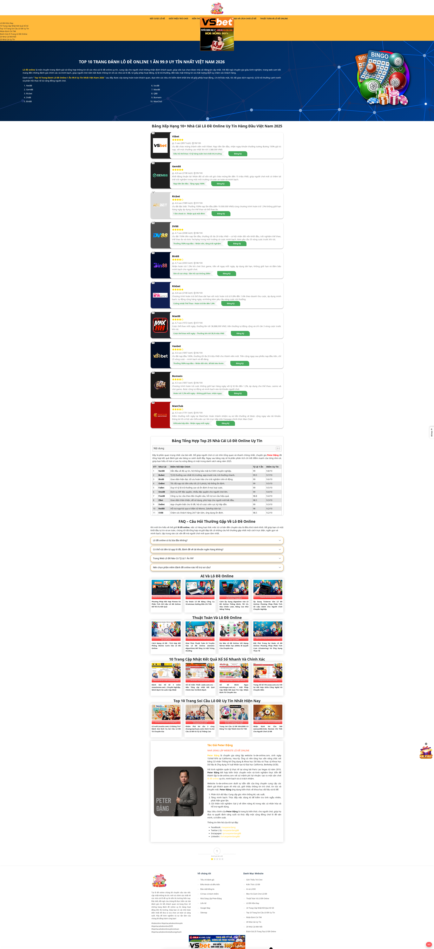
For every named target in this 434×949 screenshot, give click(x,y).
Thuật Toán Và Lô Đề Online (274, 18)
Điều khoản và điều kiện (210, 884)
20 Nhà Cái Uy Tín (7, 39)
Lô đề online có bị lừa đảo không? (170, 540)
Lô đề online (29, 69)
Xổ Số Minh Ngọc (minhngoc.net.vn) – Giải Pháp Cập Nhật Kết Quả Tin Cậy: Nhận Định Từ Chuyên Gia (233, 689)
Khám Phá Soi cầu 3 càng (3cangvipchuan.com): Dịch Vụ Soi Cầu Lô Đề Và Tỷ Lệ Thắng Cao (200, 729)
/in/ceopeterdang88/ (230, 836)
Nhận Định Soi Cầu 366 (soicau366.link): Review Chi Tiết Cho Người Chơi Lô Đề (267, 729)
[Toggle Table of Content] (276, 448)
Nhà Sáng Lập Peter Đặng (211, 898)
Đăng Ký (238, 153)
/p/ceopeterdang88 (232, 833)
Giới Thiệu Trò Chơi (178, 18)
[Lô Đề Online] (217, 7)
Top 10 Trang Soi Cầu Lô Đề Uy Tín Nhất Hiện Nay (217, 700)
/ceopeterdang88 (230, 830)
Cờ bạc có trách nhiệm (209, 894)
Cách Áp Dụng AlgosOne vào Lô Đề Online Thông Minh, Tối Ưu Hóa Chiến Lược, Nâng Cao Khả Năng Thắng (233, 605)
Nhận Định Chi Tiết (8, 31)
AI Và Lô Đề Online (217, 576)
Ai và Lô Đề (251, 889)
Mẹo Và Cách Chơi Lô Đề (244, 18)
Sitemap (203, 913)
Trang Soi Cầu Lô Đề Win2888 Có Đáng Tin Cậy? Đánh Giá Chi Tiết (233, 727)
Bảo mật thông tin (207, 889)
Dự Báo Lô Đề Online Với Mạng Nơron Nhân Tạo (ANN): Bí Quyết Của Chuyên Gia (233, 645)
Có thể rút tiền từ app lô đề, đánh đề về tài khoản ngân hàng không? (188, 549)
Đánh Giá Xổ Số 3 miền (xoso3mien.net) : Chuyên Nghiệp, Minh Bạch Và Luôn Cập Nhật (166, 687)
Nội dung (159, 448)
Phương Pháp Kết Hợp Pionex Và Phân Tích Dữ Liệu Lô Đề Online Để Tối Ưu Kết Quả (166, 604)
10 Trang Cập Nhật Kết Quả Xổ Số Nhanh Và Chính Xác (217, 659)
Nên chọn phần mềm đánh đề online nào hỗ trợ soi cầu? (182, 567)
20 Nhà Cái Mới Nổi (8, 36)
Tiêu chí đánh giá (207, 880)
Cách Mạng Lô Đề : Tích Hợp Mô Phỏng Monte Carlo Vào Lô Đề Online (166, 645)
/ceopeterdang (228, 827)
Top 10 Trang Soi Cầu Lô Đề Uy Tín (14, 28)
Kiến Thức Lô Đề (200, 18)
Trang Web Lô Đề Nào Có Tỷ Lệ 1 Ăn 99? (173, 558)
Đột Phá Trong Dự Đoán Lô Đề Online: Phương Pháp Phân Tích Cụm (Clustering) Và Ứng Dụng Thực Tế (267, 647)
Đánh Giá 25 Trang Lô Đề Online (13, 34)
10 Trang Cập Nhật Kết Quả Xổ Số (14, 26)
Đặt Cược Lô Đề (157, 18)
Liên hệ (203, 903)
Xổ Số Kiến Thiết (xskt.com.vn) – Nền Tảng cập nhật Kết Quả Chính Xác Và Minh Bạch (200, 687)
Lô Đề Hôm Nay (6, 23)
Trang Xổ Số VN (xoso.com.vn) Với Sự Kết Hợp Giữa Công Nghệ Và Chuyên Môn (267, 687)
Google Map (205, 908)
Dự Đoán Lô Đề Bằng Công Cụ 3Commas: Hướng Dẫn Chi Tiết (200, 602)
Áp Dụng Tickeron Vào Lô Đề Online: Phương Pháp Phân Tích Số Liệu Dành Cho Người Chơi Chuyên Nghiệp (267, 605)
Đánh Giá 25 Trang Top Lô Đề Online (261, 931)
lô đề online (213, 778)
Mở (429, 944)
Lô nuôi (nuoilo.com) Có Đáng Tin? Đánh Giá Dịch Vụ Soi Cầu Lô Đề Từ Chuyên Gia (166, 729)
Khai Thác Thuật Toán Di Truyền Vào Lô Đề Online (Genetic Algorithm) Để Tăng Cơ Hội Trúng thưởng (200, 647)
